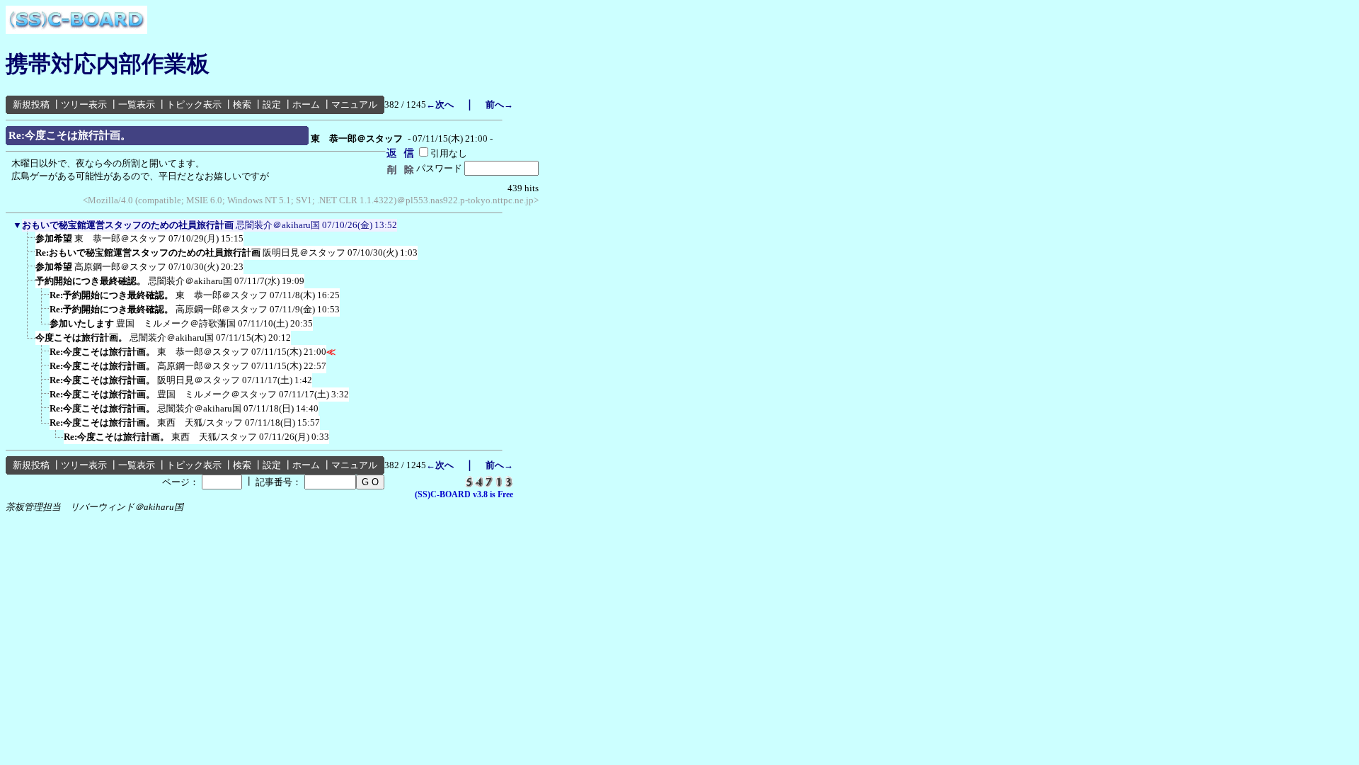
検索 (242, 104)
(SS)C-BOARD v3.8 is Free (464, 494)
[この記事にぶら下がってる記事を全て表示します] (28, 243)
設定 (272, 104)
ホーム (306, 104)
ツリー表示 (84, 104)
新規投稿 (31, 104)
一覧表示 (136, 104)
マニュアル (354, 104)
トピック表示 (194, 104)
